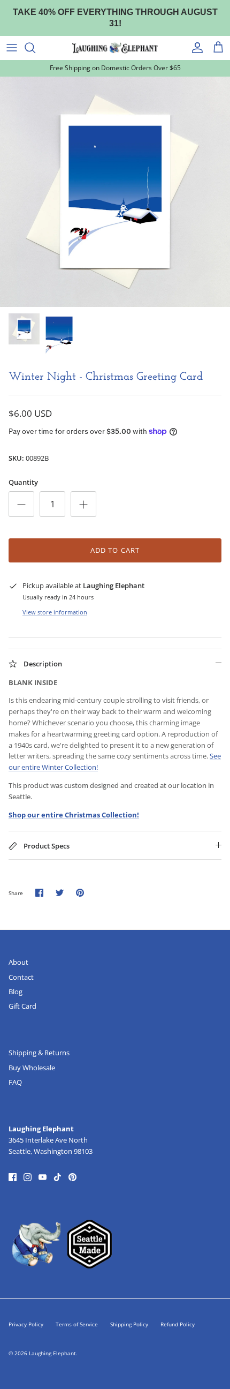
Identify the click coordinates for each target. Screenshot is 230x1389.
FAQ (15, 1072)
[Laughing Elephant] (115, 37)
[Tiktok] (57, 1167)
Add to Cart (114, 540)
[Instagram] (28, 1167)
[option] (115, 181)
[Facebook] (13, 1167)
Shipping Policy (129, 1314)
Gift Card (22, 996)
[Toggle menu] (12, 37)
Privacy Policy (26, 1314)
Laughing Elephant (52, 1343)
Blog (15, 981)
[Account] (194, 37)
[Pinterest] (72, 1167)
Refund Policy (177, 1314)
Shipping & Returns (39, 1042)
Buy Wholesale (32, 1057)
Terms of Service (77, 1314)
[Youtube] (43, 1167)
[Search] (35, 37)
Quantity (23, 472)
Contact (21, 966)
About (18, 952)
